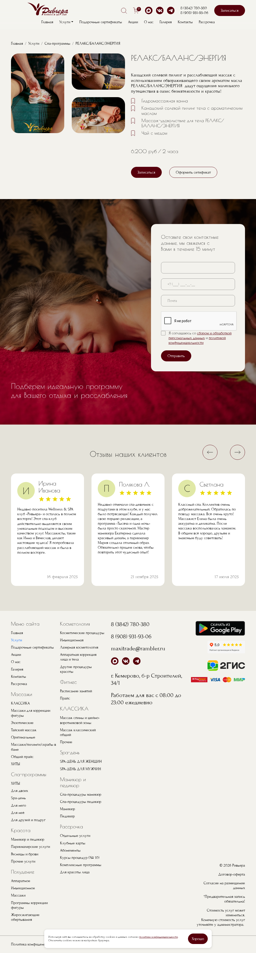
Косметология (75, 624)
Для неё (17, 812)
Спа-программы (57, 43)
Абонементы (70, 850)
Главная (47, 22)
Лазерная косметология (79, 647)
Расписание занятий (76, 691)
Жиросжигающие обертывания (25, 917)
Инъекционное (23, 888)
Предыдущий (210, 452)
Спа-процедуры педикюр (80, 801)
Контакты (185, 22)
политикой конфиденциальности (197, 340)
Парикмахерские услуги (30, 846)
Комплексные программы (80, 865)
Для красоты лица (75, 872)
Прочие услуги (23, 861)
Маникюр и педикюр (27, 839)
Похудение (22, 872)
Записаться (229, 10)
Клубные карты (72, 843)
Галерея (166, 22)
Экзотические (22, 722)
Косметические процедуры (82, 633)
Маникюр (67, 809)
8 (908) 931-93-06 (194, 12)
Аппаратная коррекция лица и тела (78, 657)
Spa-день (18, 798)
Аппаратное (20, 881)
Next (237, 452)
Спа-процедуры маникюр (80, 794)
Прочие (66, 742)
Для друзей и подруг (28, 820)
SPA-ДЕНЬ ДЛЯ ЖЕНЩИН (81, 761)
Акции (133, 22)
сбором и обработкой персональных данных (200, 335)
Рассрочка (207, 22)
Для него (18, 805)
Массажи (21, 694)
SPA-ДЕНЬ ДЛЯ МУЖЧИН (80, 769)
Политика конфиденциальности (36, 944)
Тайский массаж (23, 730)
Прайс (65, 698)
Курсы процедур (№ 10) (80, 857)
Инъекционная (72, 640)
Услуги (33, 43)
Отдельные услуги (75, 835)
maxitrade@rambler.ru (138, 648)
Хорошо (198, 939)
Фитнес (68, 682)
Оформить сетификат (193, 172)
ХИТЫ (15, 764)
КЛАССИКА (20, 703)
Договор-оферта (231, 874)
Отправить (176, 356)
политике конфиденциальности (158, 937)
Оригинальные (23, 737)
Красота (20, 830)
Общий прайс (22, 756)
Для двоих (19, 790)
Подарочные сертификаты (100, 22)
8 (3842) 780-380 (193, 8)
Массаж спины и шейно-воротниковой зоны (80, 720)
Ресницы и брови (24, 854)
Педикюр (67, 816)
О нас (149, 22)
